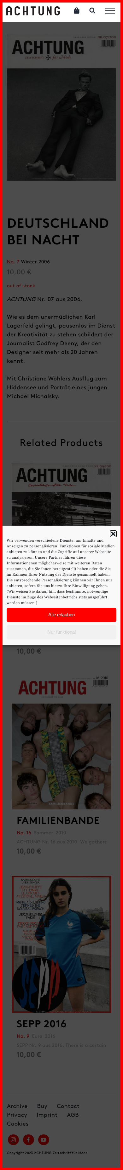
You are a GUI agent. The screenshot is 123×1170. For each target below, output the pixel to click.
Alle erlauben (61, 614)
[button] (113, 534)
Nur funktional (61, 632)
